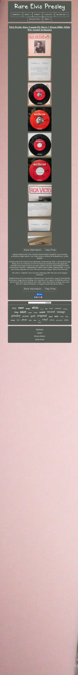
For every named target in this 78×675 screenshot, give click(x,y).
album (66, 320)
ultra (46, 308)
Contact (39, 333)
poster (39, 322)
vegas (35, 312)
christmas (65, 309)
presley (16, 315)
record (51, 311)
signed (51, 316)
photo (24, 319)
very (14, 307)
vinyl (45, 319)
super (34, 320)
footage (13, 320)
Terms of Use (39, 339)
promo (26, 316)
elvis (35, 307)
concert (58, 308)
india (30, 320)
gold (33, 316)
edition (52, 320)
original (42, 315)
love (39, 320)
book (51, 308)
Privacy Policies (39, 336)
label (56, 316)
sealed (42, 312)
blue (18, 320)
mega (28, 308)
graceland (59, 320)
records (41, 309)
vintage (61, 311)
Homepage (39, 329)
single (30, 312)
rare (21, 307)
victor (62, 316)
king (16, 312)
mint (23, 311)
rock (66, 316)
